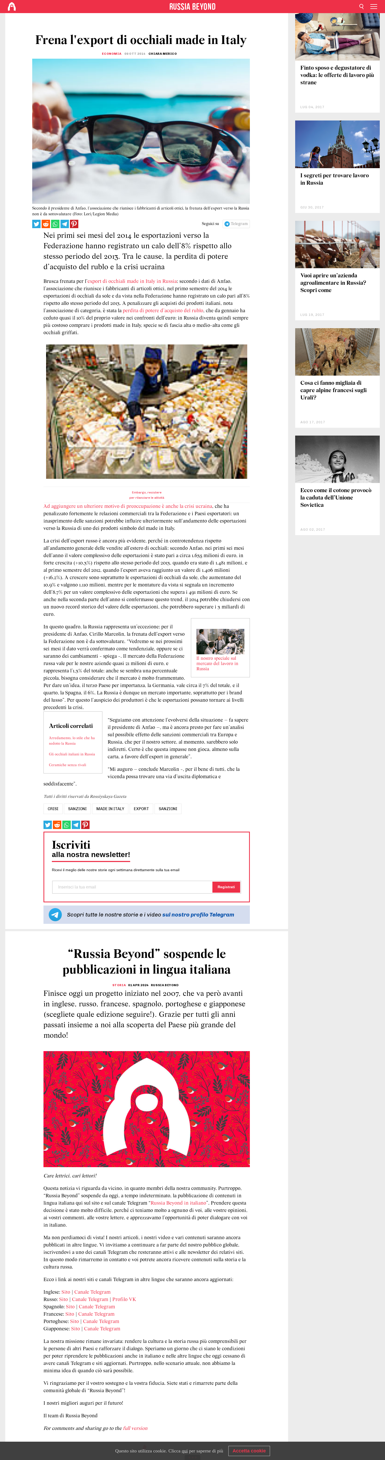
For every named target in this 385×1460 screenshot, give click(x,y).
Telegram (239, 224)
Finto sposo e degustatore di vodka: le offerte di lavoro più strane (337, 75)
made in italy (110, 808)
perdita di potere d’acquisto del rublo (163, 311)
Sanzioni (168, 808)
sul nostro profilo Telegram (198, 914)
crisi (53, 808)
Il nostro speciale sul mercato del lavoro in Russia (217, 664)
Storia (119, 985)
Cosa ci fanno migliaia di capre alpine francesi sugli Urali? (333, 390)
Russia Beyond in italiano (178, 1203)
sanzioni (77, 808)
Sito (66, 1292)
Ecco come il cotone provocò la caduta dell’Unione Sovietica (335, 498)
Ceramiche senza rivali (67, 765)
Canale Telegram (92, 1292)
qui (185, 1450)
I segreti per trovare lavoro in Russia (334, 179)
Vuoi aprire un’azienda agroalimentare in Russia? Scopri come (333, 283)
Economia (111, 54)
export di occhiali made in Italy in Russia (132, 281)
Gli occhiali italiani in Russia (72, 754)
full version (135, 1428)
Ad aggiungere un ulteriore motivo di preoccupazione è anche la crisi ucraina (127, 506)
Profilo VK (124, 1299)
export (141, 808)
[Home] (12, 6)
